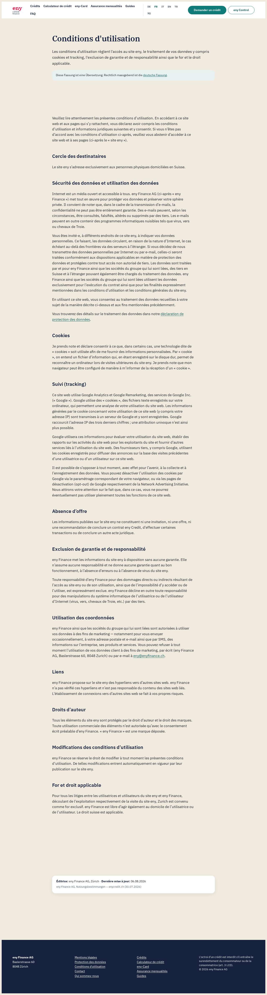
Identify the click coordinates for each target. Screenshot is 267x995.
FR (155, 6)
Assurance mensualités (106, 6)
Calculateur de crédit (57, 6)
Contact (80, 971)
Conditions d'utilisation (90, 966)
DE (149, 6)
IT (162, 6)
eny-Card (81, 6)
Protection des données (90, 962)
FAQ (33, 14)
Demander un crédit (207, 10)
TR (176, 6)
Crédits (35, 6)
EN (169, 6)
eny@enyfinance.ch (149, 655)
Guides (130, 6)
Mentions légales (86, 957)
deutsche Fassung (155, 75)
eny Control (241, 10)
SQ (149, 13)
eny (17, 10)
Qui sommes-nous (87, 976)
